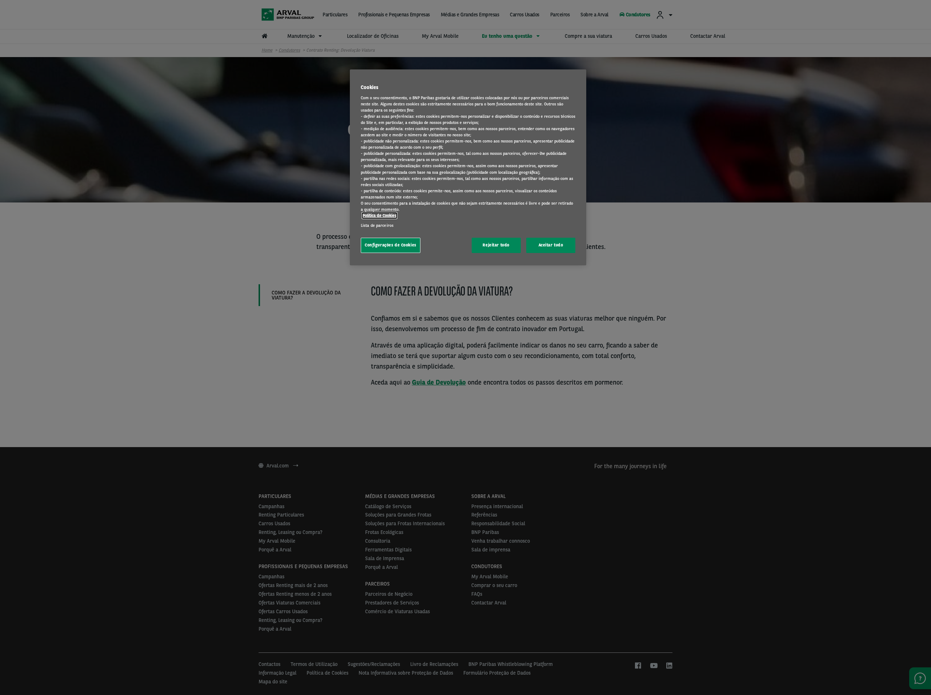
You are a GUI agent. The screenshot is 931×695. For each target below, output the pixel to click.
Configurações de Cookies (390, 245)
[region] (468, 167)
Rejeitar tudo (496, 245)
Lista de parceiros (377, 225)
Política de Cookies (379, 215)
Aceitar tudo (551, 245)
